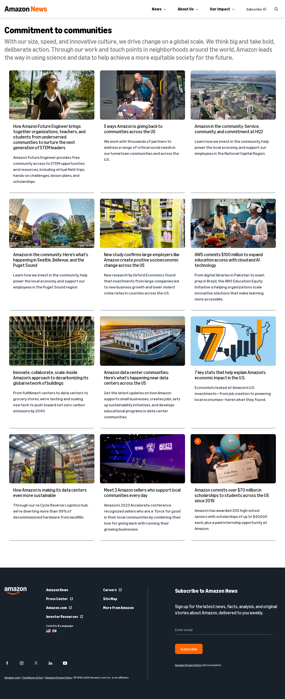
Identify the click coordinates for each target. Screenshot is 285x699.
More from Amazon (118, 607)
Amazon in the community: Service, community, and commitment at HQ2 (229, 129)
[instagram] (24, 663)
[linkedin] (53, 663)
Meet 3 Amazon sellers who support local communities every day (142, 492)
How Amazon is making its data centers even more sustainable (50, 492)
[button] (164, 9)
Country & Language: (60, 625)
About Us (186, 8)
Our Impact (220, 8)
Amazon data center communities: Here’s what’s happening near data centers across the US (136, 378)
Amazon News (57, 590)
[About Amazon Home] (15, 591)
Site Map (110, 599)
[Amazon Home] (25, 9)
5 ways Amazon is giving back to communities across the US (133, 129)
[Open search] (276, 8)
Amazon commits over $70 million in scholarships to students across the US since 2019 (232, 495)
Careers (110, 590)
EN (54, 631)
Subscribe (254, 9)
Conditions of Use (32, 677)
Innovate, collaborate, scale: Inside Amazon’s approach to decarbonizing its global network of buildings (50, 378)
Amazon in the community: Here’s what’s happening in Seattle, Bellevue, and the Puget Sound (50, 260)
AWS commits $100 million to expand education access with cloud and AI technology (229, 260)
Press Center (57, 599)
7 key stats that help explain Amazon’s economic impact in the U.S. (230, 375)
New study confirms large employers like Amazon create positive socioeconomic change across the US (141, 260)
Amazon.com (56, 607)
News (156, 8)
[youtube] (67, 663)
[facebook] (9, 663)
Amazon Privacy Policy (58, 677)
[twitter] (38, 663)
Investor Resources (62, 616)
